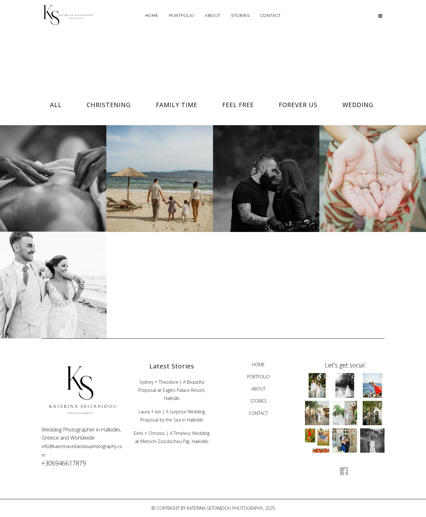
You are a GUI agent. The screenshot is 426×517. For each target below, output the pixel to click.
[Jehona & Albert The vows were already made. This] (317, 385)
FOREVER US (266, 165)
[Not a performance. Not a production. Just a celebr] (317, 413)
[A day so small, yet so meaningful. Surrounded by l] (344, 440)
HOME (258, 364)
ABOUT (258, 389)
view (68, 190)
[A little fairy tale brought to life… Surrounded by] (344, 413)
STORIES (258, 401)
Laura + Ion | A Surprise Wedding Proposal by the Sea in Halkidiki (171, 416)
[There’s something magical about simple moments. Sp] (317, 440)
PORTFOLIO (258, 377)
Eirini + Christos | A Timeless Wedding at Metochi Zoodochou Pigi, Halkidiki (172, 437)
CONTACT (258, 413)
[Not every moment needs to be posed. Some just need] (344, 385)
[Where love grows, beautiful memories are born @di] (372, 413)
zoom (39, 190)
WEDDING (53, 271)
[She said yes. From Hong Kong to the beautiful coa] (372, 385)
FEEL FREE (53, 165)
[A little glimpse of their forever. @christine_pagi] (372, 440)
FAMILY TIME (159, 165)
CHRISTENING (373, 165)
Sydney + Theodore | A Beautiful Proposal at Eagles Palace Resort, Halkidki (171, 390)
